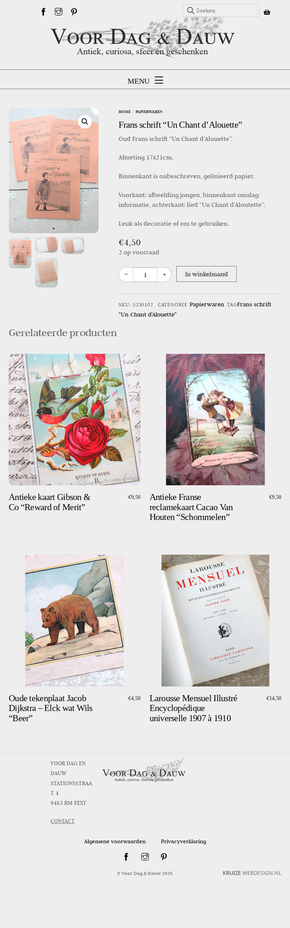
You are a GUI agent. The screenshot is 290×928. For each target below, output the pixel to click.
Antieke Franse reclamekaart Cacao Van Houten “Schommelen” (191, 507)
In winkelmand (206, 274)
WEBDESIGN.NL (252, 872)
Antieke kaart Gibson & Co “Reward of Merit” (49, 502)
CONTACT (63, 821)
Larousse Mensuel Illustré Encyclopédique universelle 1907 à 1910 (194, 708)
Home (125, 111)
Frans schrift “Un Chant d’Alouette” (180, 125)
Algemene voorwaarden (115, 841)
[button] (85, 121)
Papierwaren (149, 111)
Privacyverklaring (183, 841)
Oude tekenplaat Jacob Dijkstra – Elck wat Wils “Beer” (51, 708)
